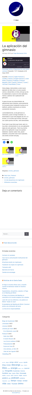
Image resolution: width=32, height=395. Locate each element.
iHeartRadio (12, 84)
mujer (20, 375)
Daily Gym (7, 175)
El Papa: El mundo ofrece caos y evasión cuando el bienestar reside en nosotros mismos (14, 286)
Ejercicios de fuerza (8, 270)
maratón (8, 375)
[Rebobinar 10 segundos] (8, 64)
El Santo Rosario (8, 339)
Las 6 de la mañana (9, 341)
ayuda (25, 362)
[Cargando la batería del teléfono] (8, 161)
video (9, 384)
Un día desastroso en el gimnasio (14, 180)
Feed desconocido (10, 243)
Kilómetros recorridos (10, 182)
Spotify (14, 82)
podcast (15, 378)
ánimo (20, 383)
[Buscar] (26, 234)
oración (25, 375)
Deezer (10, 78)
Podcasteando (7, 344)
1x (11, 64)
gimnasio (16, 171)
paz (10, 378)
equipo (19, 368)
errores (11, 171)
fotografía (8, 371)
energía (14, 368)
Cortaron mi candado (8, 255)
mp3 (12, 375)
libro (17, 373)
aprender (21, 362)
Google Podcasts (19, 78)
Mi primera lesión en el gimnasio (11, 262)
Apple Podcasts (19, 76)
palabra (5, 378)
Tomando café (6, 267)
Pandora (9, 80)
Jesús (14, 373)
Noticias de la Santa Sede (13, 280)
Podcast (13, 175)
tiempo (13, 381)
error (23, 368)
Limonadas (5, 323)
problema (22, 378)
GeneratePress (16, 392)
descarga (15, 365)
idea (10, 373)
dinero (25, 365)
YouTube (4, 84)
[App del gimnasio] (8, 150)
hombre (5, 373)
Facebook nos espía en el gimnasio (12, 264)
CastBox (4, 78)
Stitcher (20, 82)
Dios (4, 368)
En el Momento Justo (9, 331)
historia (22, 371)
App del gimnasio (6, 154)
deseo (22, 365)
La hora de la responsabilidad (11, 308)
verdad (25, 381)
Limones (4, 326)
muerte (16, 375)
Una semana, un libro (9, 349)
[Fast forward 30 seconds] (14, 64)
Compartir (26, 66)
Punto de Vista (7, 346)
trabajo (19, 381)
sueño (9, 380)
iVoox (18, 84)
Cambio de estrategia (8, 272)
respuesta (4, 380)
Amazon (10, 76)
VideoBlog (5, 354)
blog (4, 365)
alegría (7, 362)
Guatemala (16, 371)
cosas (8, 365)
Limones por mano (7, 328)
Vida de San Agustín (9, 351)
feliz (3, 371)
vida (4, 383)
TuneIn (25, 82)
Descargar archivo (7, 69)
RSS (10, 82)
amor (16, 362)
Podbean (16, 80)
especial (26, 368)
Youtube (14, 384)
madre (4, 375)
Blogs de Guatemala (8, 321)
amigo (12, 362)
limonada (23, 373)
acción (3, 362)
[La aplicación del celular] (21, 150)
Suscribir (19, 66)
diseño (9, 368)
